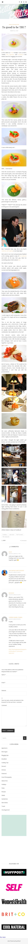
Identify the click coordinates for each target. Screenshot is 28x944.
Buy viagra (3, 937)
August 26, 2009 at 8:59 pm (14, 619)
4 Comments (23, 540)
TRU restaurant (6, 536)
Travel (3, 806)
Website (4, 690)
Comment (4, 705)
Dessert (4, 766)
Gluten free (5, 781)
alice (10, 552)
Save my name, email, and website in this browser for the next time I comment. (12, 701)
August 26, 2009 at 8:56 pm (14, 594)
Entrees (4, 770)
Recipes (4, 791)
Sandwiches (5, 799)
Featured (4, 773)
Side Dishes (5, 802)
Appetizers (4, 748)
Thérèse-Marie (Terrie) (15, 617)
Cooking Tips (5, 762)
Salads (3, 795)
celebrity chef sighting (7, 251)
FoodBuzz (20, 54)
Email (3, 682)
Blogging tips (5, 755)
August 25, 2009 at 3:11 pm (14, 553)
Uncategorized (14, 24)
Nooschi (11, 593)
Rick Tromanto (19, 534)
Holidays (4, 784)
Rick (19, 260)
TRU (12, 52)
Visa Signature (10, 54)
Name (4, 674)
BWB (4, 540)
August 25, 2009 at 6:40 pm (14, 572)
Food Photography (7, 777)
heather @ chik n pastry (16, 570)
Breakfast (4, 759)
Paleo (3, 788)
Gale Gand (11, 534)
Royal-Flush (18, 941)
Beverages (4, 751)
